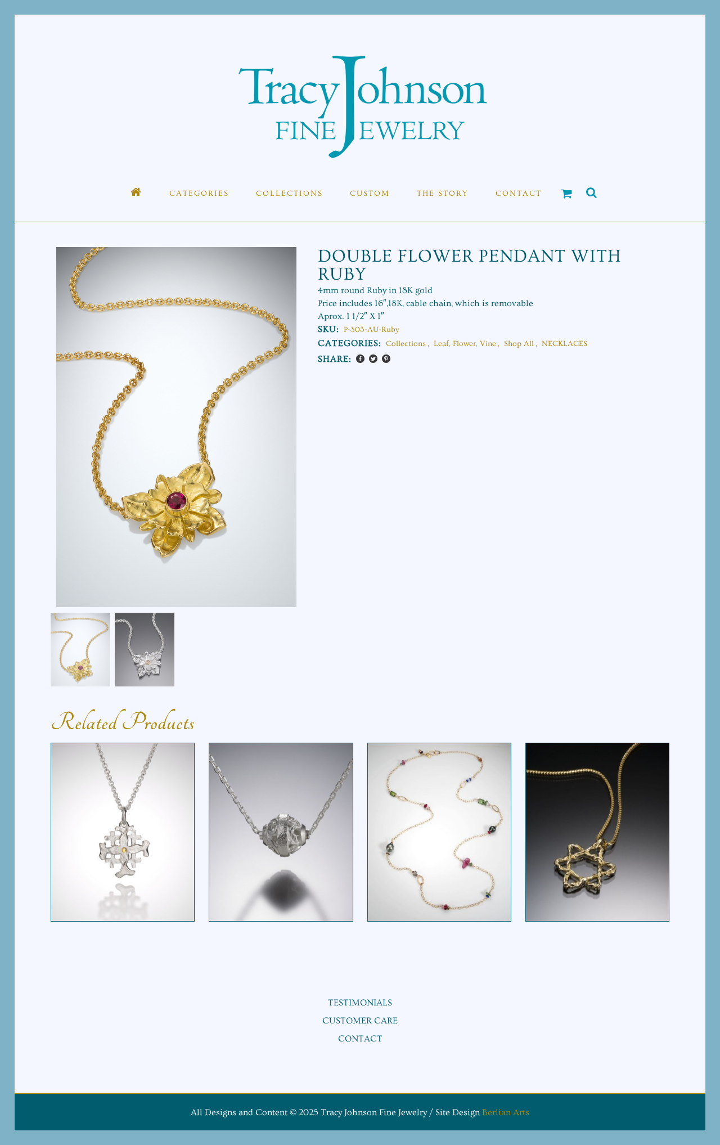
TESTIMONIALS (360, 1003)
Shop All (519, 343)
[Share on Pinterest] (386, 358)
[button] (277, 444)
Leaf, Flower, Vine (465, 343)
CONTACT (360, 1039)
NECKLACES (564, 343)
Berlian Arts (505, 1112)
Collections (406, 343)
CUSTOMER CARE (360, 1021)
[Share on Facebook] (360, 358)
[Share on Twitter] (373, 358)
